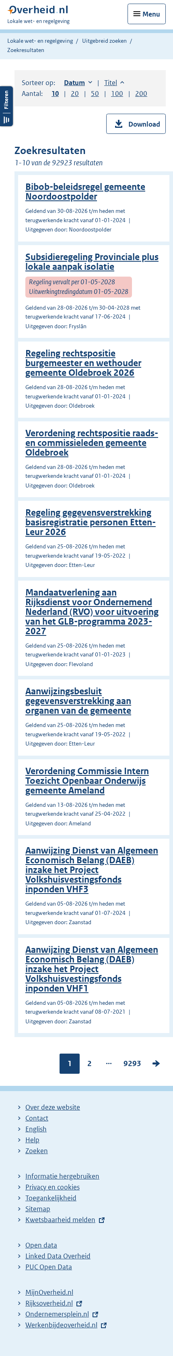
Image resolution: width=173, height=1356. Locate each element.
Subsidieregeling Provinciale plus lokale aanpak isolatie (92, 262)
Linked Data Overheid (58, 1256)
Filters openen (6, 106)
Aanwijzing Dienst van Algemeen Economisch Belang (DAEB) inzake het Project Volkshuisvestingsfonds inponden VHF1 (91, 969)
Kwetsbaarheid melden (60, 1219)
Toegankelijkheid (50, 1198)
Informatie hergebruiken (62, 1176)
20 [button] (75, 93)
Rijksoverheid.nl (49, 1303)
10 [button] (55, 93)
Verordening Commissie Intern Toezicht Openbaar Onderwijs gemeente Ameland (87, 781)
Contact (36, 1118)
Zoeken (36, 1150)
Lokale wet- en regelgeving (40, 40)
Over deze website (52, 1107)
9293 (132, 1065)
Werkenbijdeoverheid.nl (61, 1325)
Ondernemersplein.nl (57, 1314)
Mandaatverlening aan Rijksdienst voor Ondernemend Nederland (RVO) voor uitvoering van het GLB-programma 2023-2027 (92, 612)
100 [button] (117, 93)
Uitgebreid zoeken (104, 40)
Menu (151, 14)
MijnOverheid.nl (49, 1292)
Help (32, 1139)
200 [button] (141, 93)
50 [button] (95, 93)
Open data (41, 1245)
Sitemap (37, 1208)
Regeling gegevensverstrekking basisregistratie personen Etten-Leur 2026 (90, 522)
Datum (78, 82)
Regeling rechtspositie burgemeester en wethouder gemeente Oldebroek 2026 (83, 363)
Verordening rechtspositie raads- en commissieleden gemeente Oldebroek (91, 443)
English (36, 1129)
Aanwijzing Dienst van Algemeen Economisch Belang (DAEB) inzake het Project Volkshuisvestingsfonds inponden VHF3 (91, 870)
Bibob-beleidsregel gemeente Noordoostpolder (85, 191)
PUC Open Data (48, 1266)
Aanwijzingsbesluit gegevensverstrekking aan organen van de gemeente (78, 701)
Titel (114, 82)
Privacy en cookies (52, 1187)
